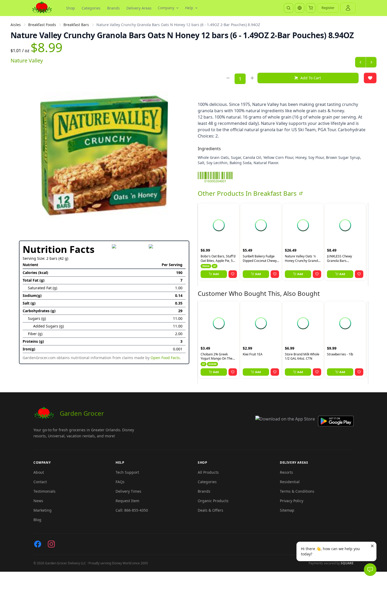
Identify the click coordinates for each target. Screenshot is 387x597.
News (38, 500)
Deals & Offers (210, 510)
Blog (37, 519)
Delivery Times (128, 491)
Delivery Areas (139, 8)
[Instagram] (51, 544)
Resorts (286, 472)
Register (327, 7)
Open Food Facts (165, 357)
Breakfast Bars (76, 24)
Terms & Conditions (297, 491)
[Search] (288, 8)
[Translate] (299, 8)
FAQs (120, 481)
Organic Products (213, 500)
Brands (113, 8)
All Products (208, 472)
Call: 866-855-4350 (132, 510)
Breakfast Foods (42, 24)
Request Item (127, 500)
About (38, 472)
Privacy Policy (291, 500)
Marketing (42, 510)
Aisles (16, 24)
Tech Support (127, 472)
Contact (40, 481)
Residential (290, 481)
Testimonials (44, 491)
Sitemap (287, 510)
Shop (70, 8)
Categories (91, 8)
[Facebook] (37, 544)
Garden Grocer (82, 413)
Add (216, 274)
